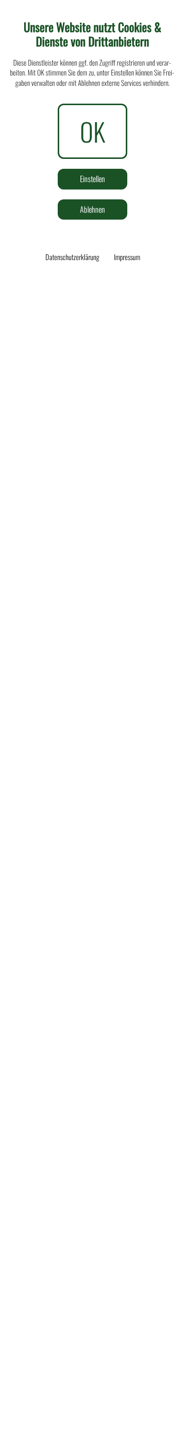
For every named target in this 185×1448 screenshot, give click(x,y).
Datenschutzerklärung (72, 257)
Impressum (127, 257)
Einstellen (92, 179)
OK (92, 131)
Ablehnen (92, 209)
